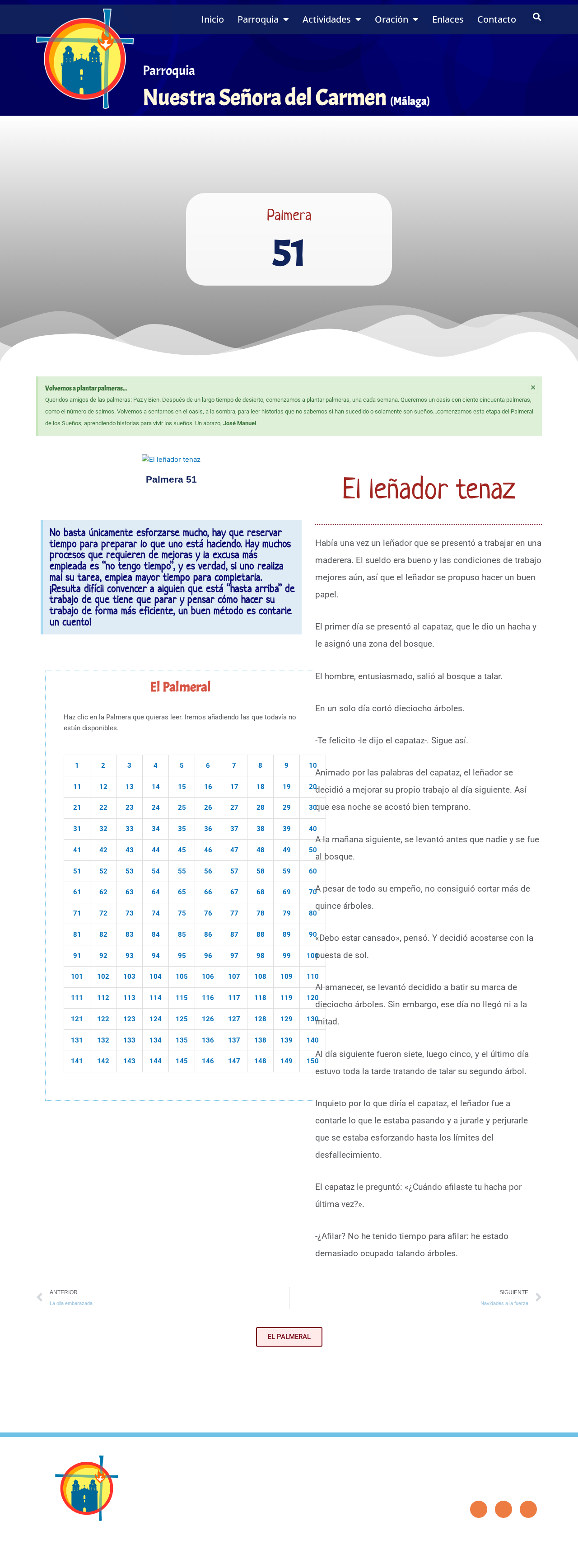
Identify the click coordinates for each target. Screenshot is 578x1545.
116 (208, 998)
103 (129, 976)
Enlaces (448, 19)
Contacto (496, 19)
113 (129, 998)
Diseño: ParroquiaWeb (513, 1533)
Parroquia (258, 19)
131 (77, 1040)
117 (234, 998)
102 (103, 976)
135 (182, 1040)
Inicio (212, 19)
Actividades (327, 19)
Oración (391, 19)
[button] (537, 16)
